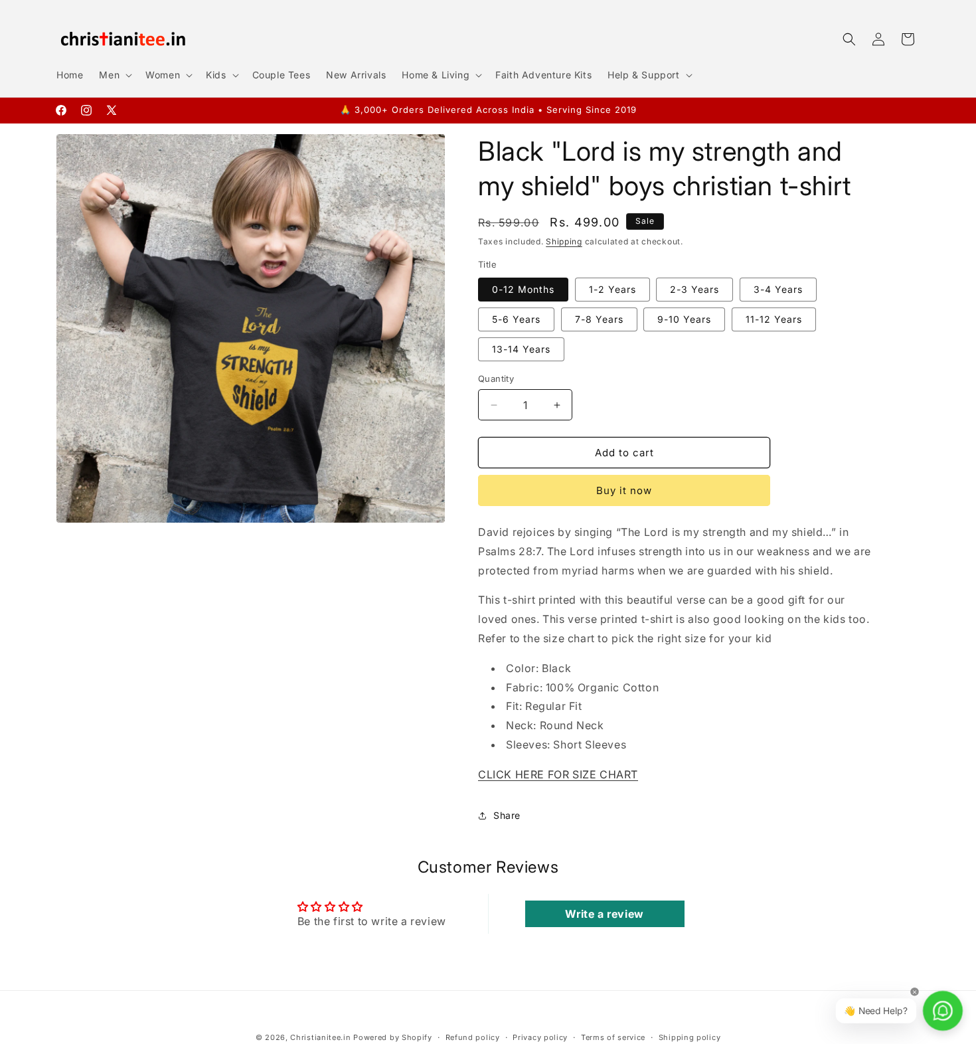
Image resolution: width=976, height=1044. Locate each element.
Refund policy (473, 1036)
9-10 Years (684, 319)
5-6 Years (516, 319)
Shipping (564, 241)
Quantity (496, 378)
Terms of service (613, 1036)
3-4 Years (778, 289)
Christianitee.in (320, 1037)
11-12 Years (774, 319)
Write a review (604, 913)
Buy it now (624, 490)
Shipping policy (690, 1036)
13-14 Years (521, 349)
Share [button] (507, 815)
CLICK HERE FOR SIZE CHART (558, 774)
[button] (114, 75)
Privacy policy (540, 1036)
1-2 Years (612, 289)
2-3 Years (694, 289)
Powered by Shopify (392, 1037)
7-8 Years (599, 319)
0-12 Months (523, 289)
